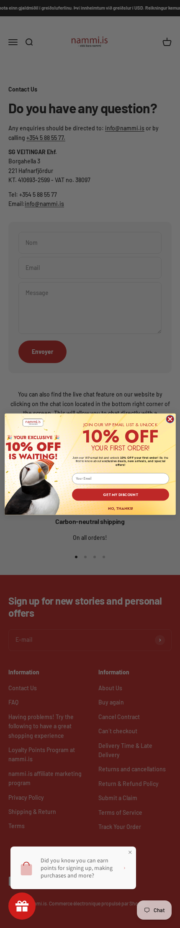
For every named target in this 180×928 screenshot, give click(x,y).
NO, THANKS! (120, 508)
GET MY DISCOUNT (120, 494)
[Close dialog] (170, 419)
